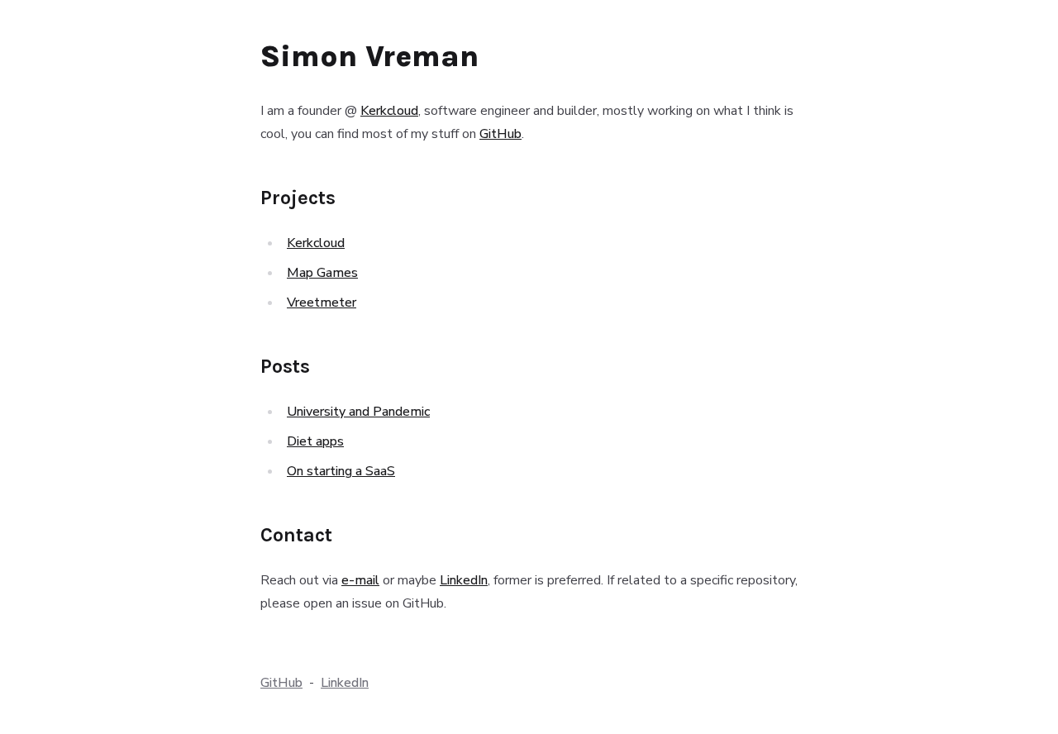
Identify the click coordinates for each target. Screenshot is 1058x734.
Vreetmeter (321, 302)
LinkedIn (464, 580)
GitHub (500, 134)
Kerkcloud (389, 111)
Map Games (322, 273)
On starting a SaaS (341, 471)
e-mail (360, 580)
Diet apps (315, 441)
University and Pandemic (358, 412)
